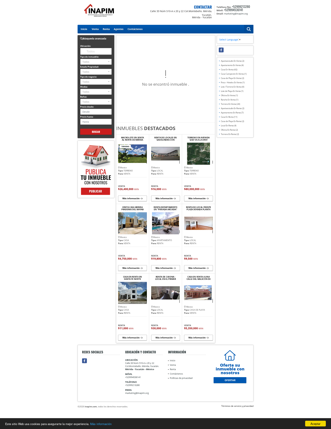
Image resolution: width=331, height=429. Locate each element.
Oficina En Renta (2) (229, 129)
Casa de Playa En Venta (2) (232, 78)
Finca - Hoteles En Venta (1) (233, 82)
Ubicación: (85, 45)
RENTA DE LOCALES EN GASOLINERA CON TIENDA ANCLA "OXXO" (165, 138)
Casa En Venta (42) (229, 69)
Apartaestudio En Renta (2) (232, 108)
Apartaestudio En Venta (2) (232, 60)
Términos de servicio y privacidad (237, 406)
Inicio (84, 29)
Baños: (83, 96)
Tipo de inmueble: (89, 56)
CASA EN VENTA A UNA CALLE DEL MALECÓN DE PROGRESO (199, 278)
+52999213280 (241, 6)
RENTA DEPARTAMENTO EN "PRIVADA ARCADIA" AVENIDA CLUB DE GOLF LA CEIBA (165, 208)
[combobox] (96, 62)
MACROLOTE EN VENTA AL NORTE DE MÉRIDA (132, 138)
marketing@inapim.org (137, 393)
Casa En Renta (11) (229, 116)
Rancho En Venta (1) (229, 99)
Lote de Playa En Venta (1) (232, 91)
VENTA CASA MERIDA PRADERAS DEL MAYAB (132, 208)
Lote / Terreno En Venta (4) (232, 86)
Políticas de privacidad (181, 378)
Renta (106, 29)
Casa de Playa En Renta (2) (232, 121)
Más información (101, 424)
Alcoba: (84, 86)
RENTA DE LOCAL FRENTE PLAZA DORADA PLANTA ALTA (198, 208)
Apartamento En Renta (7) (232, 112)
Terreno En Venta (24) (230, 104)
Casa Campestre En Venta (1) (234, 73)
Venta (95, 29)
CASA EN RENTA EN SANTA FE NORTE (132, 278)
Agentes (118, 29)
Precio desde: (87, 106)
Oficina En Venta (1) (229, 95)
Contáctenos (135, 29)
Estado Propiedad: (89, 66)
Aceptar (315, 423)
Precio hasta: (86, 116)
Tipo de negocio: (88, 76)
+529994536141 (233, 10)
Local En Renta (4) (228, 125)
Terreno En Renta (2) (230, 134)
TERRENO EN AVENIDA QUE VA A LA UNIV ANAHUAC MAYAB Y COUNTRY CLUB (198, 138)
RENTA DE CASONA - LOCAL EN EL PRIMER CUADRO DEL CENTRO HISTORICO (165, 278)
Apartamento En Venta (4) (232, 65)
